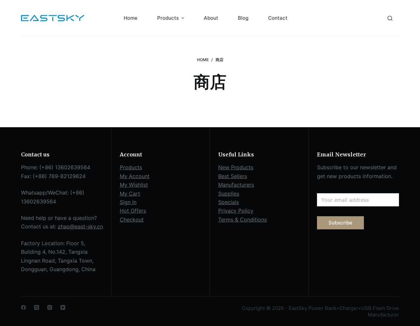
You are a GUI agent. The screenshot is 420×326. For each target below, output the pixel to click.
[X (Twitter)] (36, 307)
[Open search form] (390, 18)
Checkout (132, 219)
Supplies (228, 193)
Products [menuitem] (168, 18)
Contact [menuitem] (277, 18)
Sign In (128, 202)
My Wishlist (134, 184)
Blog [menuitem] (243, 18)
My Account (135, 176)
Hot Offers (133, 210)
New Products (235, 167)
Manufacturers (236, 184)
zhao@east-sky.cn (80, 226)
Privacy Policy (235, 210)
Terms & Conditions (242, 219)
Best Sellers (232, 176)
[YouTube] (62, 307)
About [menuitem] (211, 18)
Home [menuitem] (130, 18)
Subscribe (340, 223)
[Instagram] (49, 307)
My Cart (130, 193)
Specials (228, 202)
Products (131, 167)
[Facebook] (23, 307)
